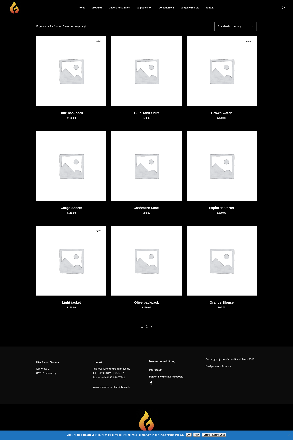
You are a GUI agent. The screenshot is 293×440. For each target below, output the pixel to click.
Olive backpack (146, 302)
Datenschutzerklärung (162, 361)
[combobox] (235, 26)
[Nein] (288, 435)
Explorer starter (221, 208)
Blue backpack (71, 113)
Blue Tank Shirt (146, 113)
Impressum (155, 369)
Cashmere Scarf (146, 208)
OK (188, 435)
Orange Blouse (222, 302)
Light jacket (71, 302)
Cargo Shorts (71, 208)
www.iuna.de (222, 366)
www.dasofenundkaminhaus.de (112, 387)
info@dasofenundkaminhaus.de (112, 368)
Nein (197, 435)
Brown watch (221, 113)
